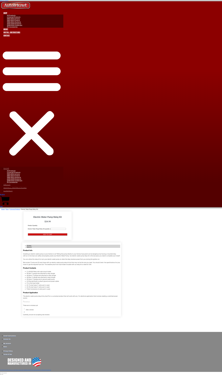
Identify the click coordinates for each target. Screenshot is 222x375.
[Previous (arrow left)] (0, 374)
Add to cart (47, 234)
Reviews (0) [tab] (29, 247)
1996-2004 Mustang (14, 22)
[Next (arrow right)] (2, 374)
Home (3, 209)
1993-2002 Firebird (13, 20)
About (5, 29)
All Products (11, 15)
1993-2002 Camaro (13, 18)
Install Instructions (11, 32)
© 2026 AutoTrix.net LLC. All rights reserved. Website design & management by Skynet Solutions (25, 370)
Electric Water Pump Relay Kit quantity (39, 229)
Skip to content (4, 0)
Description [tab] (29, 245)
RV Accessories (12, 27)
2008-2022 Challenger (14, 25)
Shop (5, 13)
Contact (6, 35)
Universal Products (13, 17)
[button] (31, 101)
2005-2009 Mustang (14, 23)
